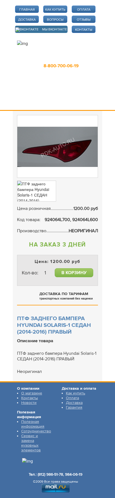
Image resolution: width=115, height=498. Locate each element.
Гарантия (74, 407)
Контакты (29, 398)
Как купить (75, 393)
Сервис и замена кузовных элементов (31, 443)
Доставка (74, 402)
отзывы (83, 20)
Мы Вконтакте (54, 29)
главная (27, 10)
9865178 (58, 57)
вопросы (55, 20)
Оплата (72, 398)
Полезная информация (32, 424)
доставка (27, 20)
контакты (83, 30)
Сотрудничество (36, 431)
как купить (55, 10)
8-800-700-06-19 (61, 66)
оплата (83, 10)
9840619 (83, 57)
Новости (29, 402)
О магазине (31, 393)
